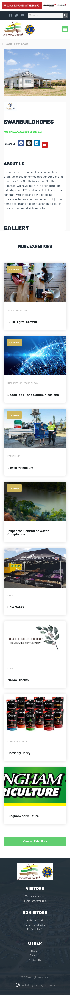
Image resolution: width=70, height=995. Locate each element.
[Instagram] (29, 143)
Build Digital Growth (22, 322)
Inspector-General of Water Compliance (28, 532)
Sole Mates (15, 607)
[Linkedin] (37, 143)
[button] (65, 29)
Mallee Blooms (18, 680)
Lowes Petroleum (20, 468)
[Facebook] (21, 143)
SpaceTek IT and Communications (33, 395)
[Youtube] (45, 145)
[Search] (65, 15)
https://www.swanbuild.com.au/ (23, 131)
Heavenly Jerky (18, 753)
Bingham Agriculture (23, 816)
